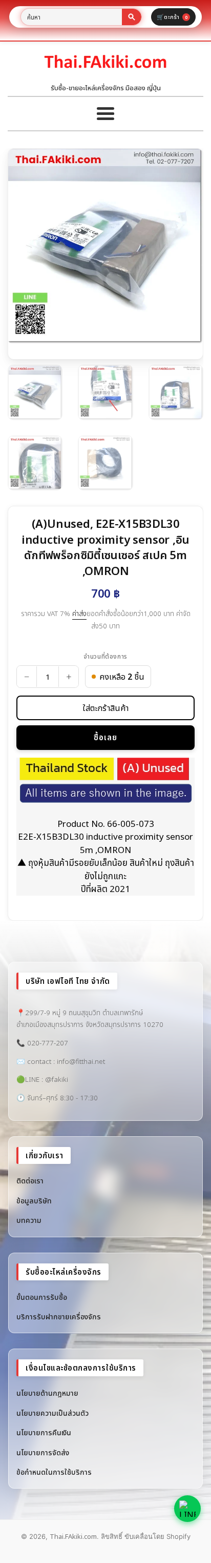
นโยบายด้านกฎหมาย (47, 1393)
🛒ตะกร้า (172, 17)
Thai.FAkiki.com (73, 1536)
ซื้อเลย (105, 737)
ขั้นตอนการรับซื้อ (41, 1297)
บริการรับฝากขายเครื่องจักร (58, 1316)
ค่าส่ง (79, 613)
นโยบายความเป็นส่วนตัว (52, 1413)
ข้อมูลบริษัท (34, 1200)
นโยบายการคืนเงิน (43, 1432)
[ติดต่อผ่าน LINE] (187, 1508)
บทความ (28, 1220)
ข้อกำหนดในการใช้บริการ (54, 1472)
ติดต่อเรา (30, 1180)
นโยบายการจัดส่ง (42, 1452)
